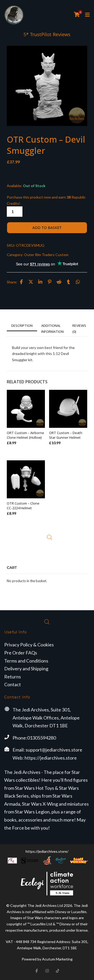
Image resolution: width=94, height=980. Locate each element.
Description (22, 325)
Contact (12, 684)
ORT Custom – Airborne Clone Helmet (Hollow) (25, 435)
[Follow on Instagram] (47, 970)
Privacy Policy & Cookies (29, 644)
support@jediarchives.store (54, 750)
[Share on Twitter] (31, 282)
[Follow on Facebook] (36, 970)
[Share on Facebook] (21, 282)
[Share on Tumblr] (68, 282)
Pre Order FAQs (20, 653)
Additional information (52, 328)
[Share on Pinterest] (49, 282)
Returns (12, 676)
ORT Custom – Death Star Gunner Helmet (65, 435)
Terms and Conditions (26, 661)
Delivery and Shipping (26, 668)
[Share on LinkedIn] (40, 282)
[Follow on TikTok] (57, 970)
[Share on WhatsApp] (78, 282)
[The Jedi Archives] (14, 15)
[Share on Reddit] (59, 282)
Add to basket (47, 227)
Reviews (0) (79, 328)
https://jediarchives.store (51, 758)
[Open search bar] (49, 537)
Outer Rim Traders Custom (46, 254)
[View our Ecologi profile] (47, 883)
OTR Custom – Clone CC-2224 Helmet (23, 505)
